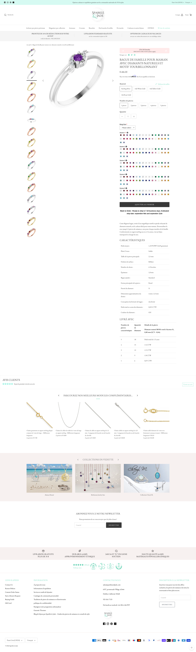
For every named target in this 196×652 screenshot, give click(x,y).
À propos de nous (39, 585)
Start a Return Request (12, 596)
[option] (78, 80)
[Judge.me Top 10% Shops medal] (119, 566)
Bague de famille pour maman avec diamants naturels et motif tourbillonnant (53, 45)
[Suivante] (113, 80)
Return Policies (10, 588)
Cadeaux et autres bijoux (136, 28)
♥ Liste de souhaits (164, 28)
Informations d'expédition (42, 588)
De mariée (120, 28)
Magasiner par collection (57, 28)
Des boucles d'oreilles (106, 28)
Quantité (123, 112)
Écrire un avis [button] (187, 384)
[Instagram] (7, 2)
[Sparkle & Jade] (98, 15)
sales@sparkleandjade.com (111, 585)
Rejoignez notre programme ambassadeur (47, 607)
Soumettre (114, 525)
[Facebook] (5, 2)
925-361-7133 (107, 599)
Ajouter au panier (144, 204)
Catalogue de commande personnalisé (46, 596)
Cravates (82, 28)
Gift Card (8, 603)
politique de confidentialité (43, 603)
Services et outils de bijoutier (43, 592)
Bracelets (92, 28)
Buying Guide (9, 599)
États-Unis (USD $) (177, 2)
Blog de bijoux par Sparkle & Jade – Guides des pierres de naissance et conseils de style (62, 614)
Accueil (29, 45)
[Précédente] (43, 80)
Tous (98, 399)
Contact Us (9, 585)
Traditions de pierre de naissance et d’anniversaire (50, 599)
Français (187, 2)
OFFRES (151, 28)
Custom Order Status (12, 592)
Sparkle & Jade (13, 646)
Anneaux (72, 28)
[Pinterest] (10, 2)
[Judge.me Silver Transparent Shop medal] (102, 566)
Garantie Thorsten (40, 610)
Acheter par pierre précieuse (35, 28)
